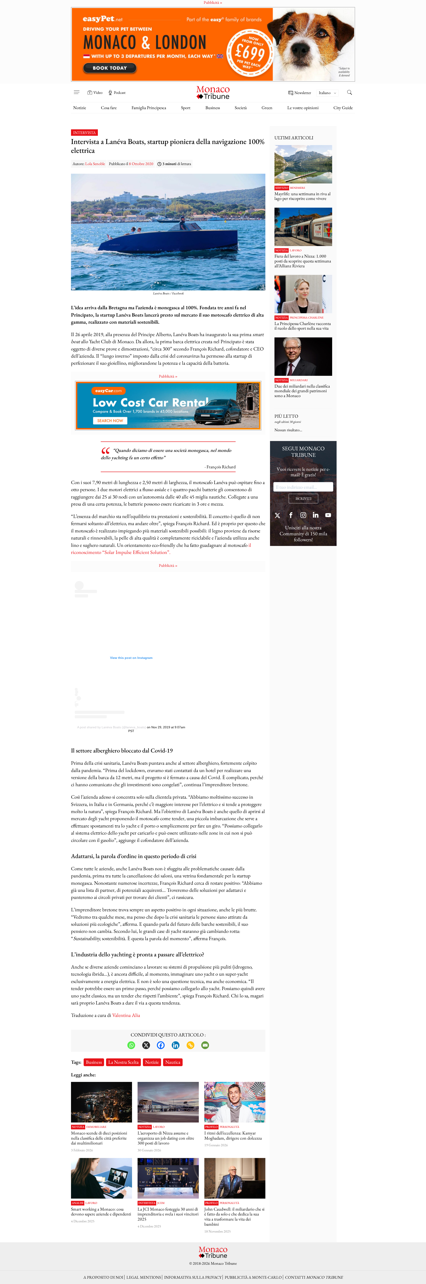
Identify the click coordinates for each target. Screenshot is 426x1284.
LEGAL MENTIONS (143, 1277)
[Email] (205, 1045)
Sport (185, 107)
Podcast (120, 92)
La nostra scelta (123, 1062)
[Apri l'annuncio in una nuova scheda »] (213, 44)
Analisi (77, 1203)
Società (241, 107)
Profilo (211, 1126)
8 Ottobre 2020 (141, 163)
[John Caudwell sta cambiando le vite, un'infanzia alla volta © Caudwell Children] (234, 1178)
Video (98, 92)
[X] (146, 1045)
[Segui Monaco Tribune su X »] (278, 515)
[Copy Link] (190, 1045)
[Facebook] (161, 1045)
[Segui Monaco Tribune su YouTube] (328, 515)
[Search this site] (349, 92)
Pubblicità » (168, 376)
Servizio (281, 187)
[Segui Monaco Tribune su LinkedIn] (316, 515)
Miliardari (299, 380)
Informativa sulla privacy (192, 1277)
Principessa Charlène (306, 317)
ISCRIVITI (303, 498)
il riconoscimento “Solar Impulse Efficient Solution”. (161, 548)
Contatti (314, 1277)
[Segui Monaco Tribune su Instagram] (303, 515)
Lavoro (159, 1126)
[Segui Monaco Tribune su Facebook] (291, 515)
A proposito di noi (103, 1277)
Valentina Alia (126, 1015)
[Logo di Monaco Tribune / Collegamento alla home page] (213, 92)
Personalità (229, 1126)
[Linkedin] (175, 1045)
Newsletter (302, 93)
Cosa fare (109, 107)
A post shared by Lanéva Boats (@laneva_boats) (111, 727)
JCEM (161, 1203)
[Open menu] (76, 89)
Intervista (84, 132)
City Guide (343, 107)
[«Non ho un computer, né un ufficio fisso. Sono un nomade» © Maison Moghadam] (234, 1102)
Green (267, 107)
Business (212, 107)
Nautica (172, 1062)
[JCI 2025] (168, 1178)
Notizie (79, 107)
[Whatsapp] (131, 1045)
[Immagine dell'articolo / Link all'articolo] (168, 1102)
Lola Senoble (95, 163)
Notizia (78, 1126)
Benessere (297, 187)
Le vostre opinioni (303, 107)
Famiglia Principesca (149, 107)
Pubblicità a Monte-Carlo (253, 1277)
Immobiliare (96, 1126)
